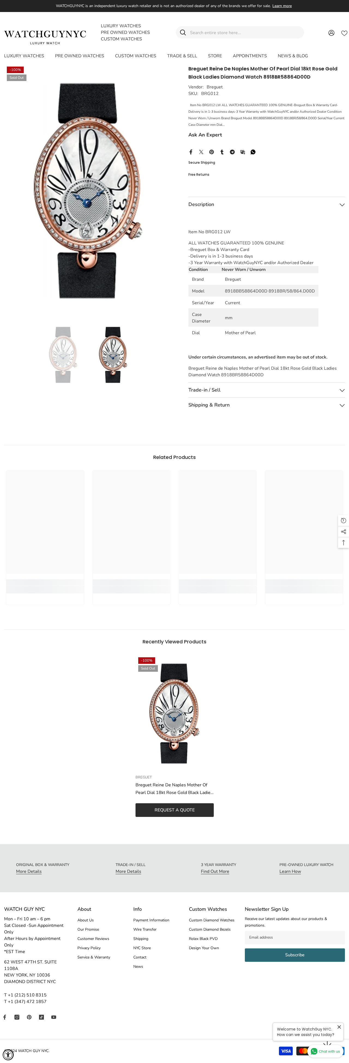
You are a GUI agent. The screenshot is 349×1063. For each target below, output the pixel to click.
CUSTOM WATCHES (121, 39)
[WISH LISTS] (344, 33)
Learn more (282, 5)
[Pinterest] (211, 152)
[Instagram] (17, 1017)
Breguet (215, 87)
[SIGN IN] (331, 32)
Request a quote (175, 810)
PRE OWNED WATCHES (125, 32)
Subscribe (295, 955)
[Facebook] (190, 152)
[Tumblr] (221, 152)
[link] (45, 589)
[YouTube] (54, 1017)
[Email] (242, 152)
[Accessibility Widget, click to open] (8, 1054)
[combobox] (245, 32)
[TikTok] (41, 1017)
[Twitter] (201, 152)
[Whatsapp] (253, 152)
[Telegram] (232, 152)
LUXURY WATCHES (121, 26)
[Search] (240, 32)
